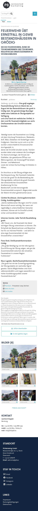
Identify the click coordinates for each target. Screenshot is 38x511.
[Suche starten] (11, 13)
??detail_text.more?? (19, 408)
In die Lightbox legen (20, 334)
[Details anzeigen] (35, 369)
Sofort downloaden (20, 328)
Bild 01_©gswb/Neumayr (19, 82)
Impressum (7, 500)
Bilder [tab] (9, 22)
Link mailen (9, 291)
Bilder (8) (7, 342)
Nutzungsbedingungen (11, 502)
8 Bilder (32, 95)
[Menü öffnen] (35, 14)
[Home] (15, 5)
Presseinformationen (6, 18)
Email (8, 474)
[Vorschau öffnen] (19, 68)
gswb (15, 18)
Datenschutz (7, 504)
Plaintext (33, 99)
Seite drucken (9, 289)
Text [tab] (3, 22)
